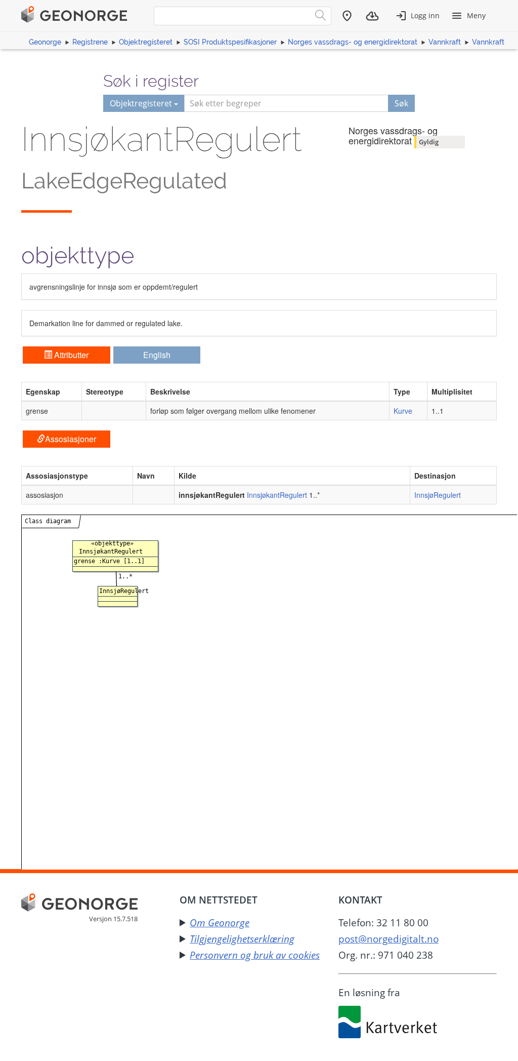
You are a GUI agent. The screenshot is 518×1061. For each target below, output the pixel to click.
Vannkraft (444, 42)
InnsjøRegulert (437, 495)
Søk (401, 103)
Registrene (90, 42)
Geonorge (45, 42)
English (156, 355)
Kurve (403, 411)
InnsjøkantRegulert (277, 495)
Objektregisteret (145, 42)
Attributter (70, 355)
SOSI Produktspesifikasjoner (230, 42)
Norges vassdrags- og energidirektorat (352, 42)
